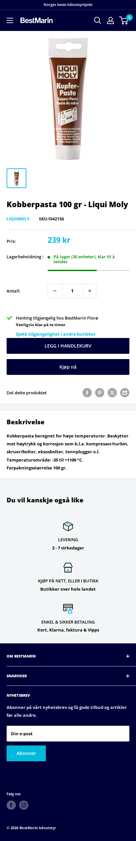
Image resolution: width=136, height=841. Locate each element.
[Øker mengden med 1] (90, 291)
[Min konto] (110, 20)
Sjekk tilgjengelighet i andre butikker (56, 334)
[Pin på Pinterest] (99, 392)
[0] (124, 20)
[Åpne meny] (10, 20)
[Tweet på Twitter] (112, 392)
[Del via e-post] (124, 392)
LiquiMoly (18, 219)
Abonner (26, 753)
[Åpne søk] (97, 20)
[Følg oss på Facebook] (11, 805)
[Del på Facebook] (87, 392)
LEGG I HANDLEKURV (68, 346)
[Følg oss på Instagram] (23, 805)
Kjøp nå (68, 367)
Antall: (13, 291)
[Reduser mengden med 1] (55, 291)
